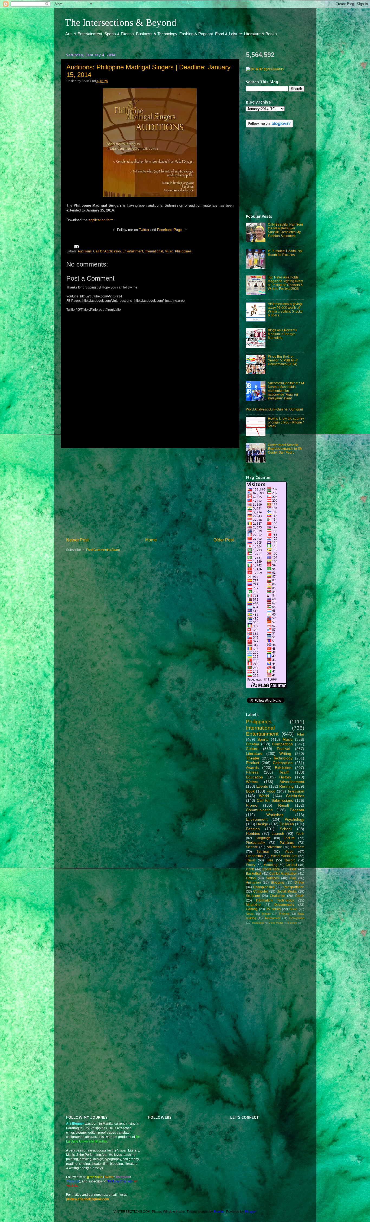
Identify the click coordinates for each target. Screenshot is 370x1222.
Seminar (263, 851)
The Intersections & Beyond (120, 22)
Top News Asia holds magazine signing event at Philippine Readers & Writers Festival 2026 (285, 282)
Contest (291, 865)
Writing (285, 753)
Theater (252, 758)
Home (151, 539)
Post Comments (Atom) (103, 549)
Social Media (287, 891)
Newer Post (77, 539)
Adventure (274, 847)
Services (272, 878)
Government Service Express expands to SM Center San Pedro (285, 448)
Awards (252, 767)
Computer (260, 891)
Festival (283, 748)
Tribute (266, 913)
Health (284, 772)
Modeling (270, 865)
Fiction (251, 878)
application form (101, 220)
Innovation (258, 923)
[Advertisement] (149, 493)
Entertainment (132, 251)
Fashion (253, 829)
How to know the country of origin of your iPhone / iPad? (286, 422)
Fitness (252, 772)
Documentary (284, 904)
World (264, 796)
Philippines (183, 251)
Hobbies (253, 833)
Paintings (287, 842)
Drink (250, 869)
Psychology (294, 819)
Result (283, 805)
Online (299, 882)
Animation (253, 882)
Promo (251, 805)
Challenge (277, 895)
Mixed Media (275, 923)
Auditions (85, 251)
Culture (252, 748)
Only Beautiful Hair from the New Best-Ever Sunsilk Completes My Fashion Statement (285, 230)
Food (271, 791)
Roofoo (219, 1211)
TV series (273, 909)
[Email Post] (76, 246)
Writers (252, 782)
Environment (257, 819)
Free (270, 860)
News (250, 913)
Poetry (250, 865)
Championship (264, 887)
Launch (277, 833)
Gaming (252, 909)
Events (262, 786)
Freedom (297, 847)
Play (292, 878)
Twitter (144, 230)
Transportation (293, 887)
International (154, 251)
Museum (292, 923)
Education (254, 777)
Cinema (252, 744)
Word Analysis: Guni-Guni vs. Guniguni (274, 409)
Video (289, 851)
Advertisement (292, 782)
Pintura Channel (120, 1181)
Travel (250, 860)
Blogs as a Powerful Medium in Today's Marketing (282, 333)
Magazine (253, 904)
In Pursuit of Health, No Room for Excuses (285, 252)
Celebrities (295, 796)
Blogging (277, 882)
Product (252, 763)
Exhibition (283, 767)
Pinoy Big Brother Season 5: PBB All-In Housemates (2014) (283, 360)
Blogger (250, 1211)
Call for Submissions (275, 800)
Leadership (254, 856)
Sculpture (253, 895)
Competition (282, 744)
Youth (300, 833)
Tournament (272, 918)
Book (250, 791)
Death (299, 895)
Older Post (223, 539)
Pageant (297, 810)
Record (290, 860)
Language (263, 838)
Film (300, 734)
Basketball (253, 873)
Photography (255, 842)
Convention (296, 918)
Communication (259, 810)
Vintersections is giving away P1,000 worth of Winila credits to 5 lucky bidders (285, 309)
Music (169, 251)
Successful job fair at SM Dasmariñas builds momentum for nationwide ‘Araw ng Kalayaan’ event (286, 390)
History (285, 777)
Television (295, 791)
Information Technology (275, 900)
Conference (271, 869)
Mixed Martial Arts (284, 856)
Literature (254, 753)
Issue (293, 869)
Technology (283, 758)
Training (284, 913)
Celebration (283, 763)
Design (262, 824)
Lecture (289, 838)
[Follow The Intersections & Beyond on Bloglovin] (269, 126)
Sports (262, 739)
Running (286, 786)
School (285, 829)
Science (252, 847)
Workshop (275, 815)
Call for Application (107, 251)
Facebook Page (169, 230)
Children (287, 824)
